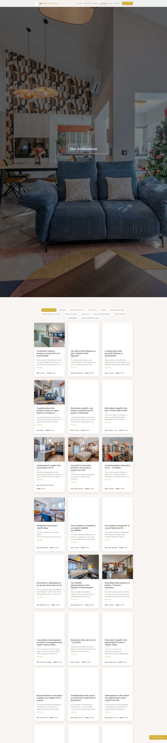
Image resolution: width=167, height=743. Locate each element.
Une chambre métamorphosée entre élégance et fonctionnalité (82, 583)
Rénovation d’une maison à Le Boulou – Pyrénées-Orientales (117, 583)
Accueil (79, 3)
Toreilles (85, 314)
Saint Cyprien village (90, 318)
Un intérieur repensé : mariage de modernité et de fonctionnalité (48, 353)
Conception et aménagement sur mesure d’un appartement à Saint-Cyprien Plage (49, 640)
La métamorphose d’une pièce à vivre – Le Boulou (117, 466)
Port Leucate (119, 314)
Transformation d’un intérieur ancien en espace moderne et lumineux (48, 410)
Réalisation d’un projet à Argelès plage (47, 524)
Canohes (62, 310)
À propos (87, 3)
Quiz (111, 3)
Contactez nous (158, 737)
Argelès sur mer (117, 310)
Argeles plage (71, 314)
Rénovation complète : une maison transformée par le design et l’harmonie (82, 410)
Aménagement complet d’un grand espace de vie (49, 466)
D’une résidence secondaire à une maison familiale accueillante (83, 526)
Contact (117, 3)
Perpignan (72, 318)
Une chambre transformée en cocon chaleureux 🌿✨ (117, 524)
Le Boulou (92, 310)
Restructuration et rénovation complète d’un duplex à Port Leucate (49, 697)
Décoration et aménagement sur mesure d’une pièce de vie (49, 582)
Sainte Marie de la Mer (51, 314)
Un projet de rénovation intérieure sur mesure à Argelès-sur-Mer (81, 467)
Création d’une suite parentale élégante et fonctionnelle (114, 353)
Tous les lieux (49, 310)
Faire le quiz (128, 3)
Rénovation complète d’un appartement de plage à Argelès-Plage (116, 640)
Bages (103, 310)
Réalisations (103, 3)
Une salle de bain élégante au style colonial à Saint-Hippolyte (83, 353)
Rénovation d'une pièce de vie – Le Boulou (83, 639)
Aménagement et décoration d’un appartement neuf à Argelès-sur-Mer (117, 697)
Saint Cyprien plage (101, 314)
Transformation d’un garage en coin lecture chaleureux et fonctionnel (83, 697)
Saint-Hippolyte (77, 310)
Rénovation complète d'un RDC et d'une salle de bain (116, 409)
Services (95, 3)
